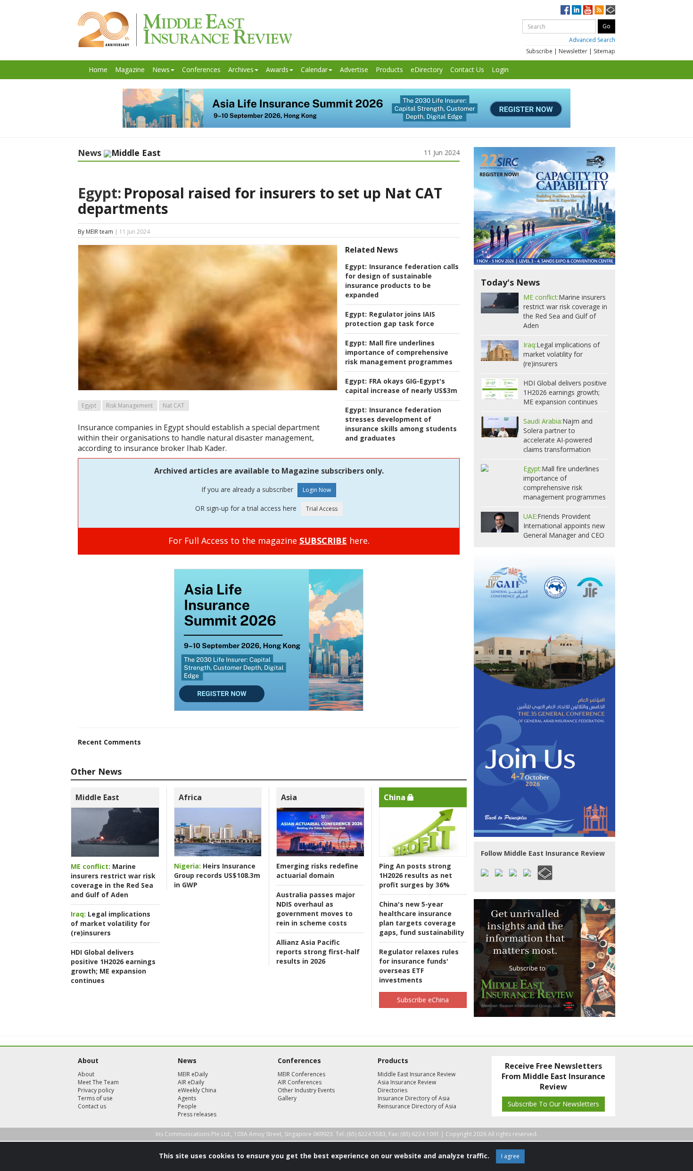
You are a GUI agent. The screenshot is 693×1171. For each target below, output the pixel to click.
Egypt (89, 405)
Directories (392, 1090)
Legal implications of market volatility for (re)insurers (110, 923)
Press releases (197, 1114)
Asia (289, 797)
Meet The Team (98, 1082)
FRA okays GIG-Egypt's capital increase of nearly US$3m (401, 386)
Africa (190, 797)
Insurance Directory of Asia (414, 1098)
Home (98, 69)
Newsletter (573, 51)
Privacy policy (96, 1090)
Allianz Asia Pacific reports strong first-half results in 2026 (318, 952)
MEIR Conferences (301, 1074)
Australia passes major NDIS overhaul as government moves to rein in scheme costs (315, 908)
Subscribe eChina (423, 999)
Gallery (287, 1098)
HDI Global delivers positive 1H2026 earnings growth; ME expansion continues (113, 966)
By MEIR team (95, 232)
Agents (187, 1098)
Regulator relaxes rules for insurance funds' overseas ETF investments (419, 965)
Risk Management (129, 405)
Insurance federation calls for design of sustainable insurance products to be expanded (402, 280)
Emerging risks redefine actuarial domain (317, 870)
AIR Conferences (300, 1082)
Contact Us (467, 69)
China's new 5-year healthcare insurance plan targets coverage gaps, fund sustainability (421, 918)
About (86, 1074)
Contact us (92, 1106)
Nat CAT (173, 405)
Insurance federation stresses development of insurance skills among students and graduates (401, 423)
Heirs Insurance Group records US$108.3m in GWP (217, 875)
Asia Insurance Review (407, 1082)
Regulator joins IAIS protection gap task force (390, 319)
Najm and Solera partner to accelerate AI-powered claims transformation (558, 435)
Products (389, 69)
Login (500, 69)
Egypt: (99, 193)
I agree (510, 1156)
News (161, 69)
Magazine (130, 69)
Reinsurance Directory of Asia (417, 1106)
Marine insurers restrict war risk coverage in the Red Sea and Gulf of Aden (113, 880)
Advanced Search (592, 40)
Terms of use (95, 1098)
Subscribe (539, 51)
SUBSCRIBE (323, 540)
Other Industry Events (306, 1090)
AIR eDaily (191, 1082)
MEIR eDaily (193, 1074)
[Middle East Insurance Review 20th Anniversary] (185, 29)
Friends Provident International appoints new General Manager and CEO (564, 526)
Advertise (354, 69)
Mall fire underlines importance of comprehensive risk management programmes (399, 352)
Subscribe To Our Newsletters (553, 1103)
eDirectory (427, 69)
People (187, 1106)
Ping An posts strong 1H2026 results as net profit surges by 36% (415, 875)
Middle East (97, 797)
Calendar (314, 69)
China (395, 797)
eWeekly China (197, 1090)
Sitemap (604, 51)
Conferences (201, 69)
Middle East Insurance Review (416, 1074)
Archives (241, 69)
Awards (277, 69)
